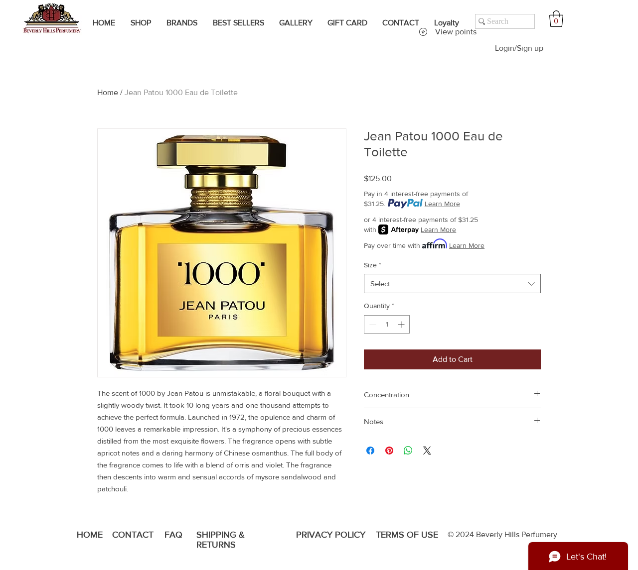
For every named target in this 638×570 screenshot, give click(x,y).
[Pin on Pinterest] (389, 450)
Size (372, 265)
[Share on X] (427, 450)
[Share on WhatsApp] (408, 450)
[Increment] (402, 324)
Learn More (442, 204)
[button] (556, 18)
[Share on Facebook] (370, 450)
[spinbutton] (387, 324)
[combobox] (452, 283)
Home (107, 92)
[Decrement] (371, 324)
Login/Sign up (519, 48)
